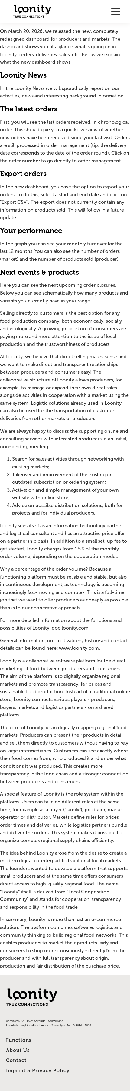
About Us (18, 1050)
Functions (18, 1040)
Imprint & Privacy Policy (38, 1070)
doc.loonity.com (70, 628)
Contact (16, 1060)
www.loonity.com (79, 648)
